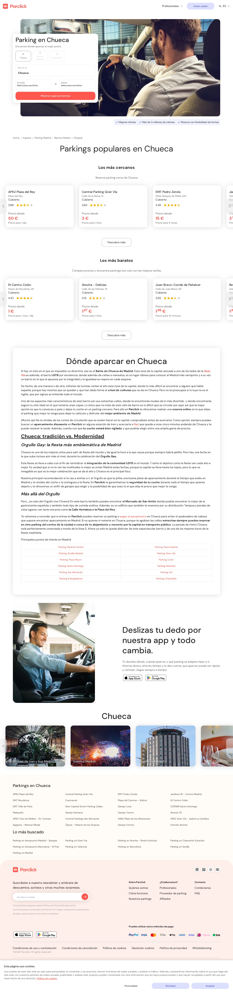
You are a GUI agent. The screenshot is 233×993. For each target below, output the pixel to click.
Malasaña (18, 812)
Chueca (78, 137)
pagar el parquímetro (133, 516)
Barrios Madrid (62, 137)
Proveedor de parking (173, 893)
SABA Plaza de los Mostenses (134, 818)
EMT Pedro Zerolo (127, 794)
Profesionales (168, 888)
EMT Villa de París (22, 806)
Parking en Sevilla (179, 846)
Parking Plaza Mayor (71, 559)
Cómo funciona (138, 893)
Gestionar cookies (143, 948)
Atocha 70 (176, 812)
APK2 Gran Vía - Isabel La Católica (189, 818)
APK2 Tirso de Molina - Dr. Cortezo (32, 818)
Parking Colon (166, 559)
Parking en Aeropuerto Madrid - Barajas (35, 840)
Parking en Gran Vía (76, 840)
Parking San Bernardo (71, 572)
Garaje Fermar (126, 824)
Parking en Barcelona (129, 846)
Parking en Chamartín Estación (187, 840)
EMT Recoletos (21, 800)
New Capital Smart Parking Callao (84, 806)
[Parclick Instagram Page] (197, 869)
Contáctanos (203, 888)
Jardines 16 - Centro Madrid (186, 794)
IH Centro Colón (179, 800)
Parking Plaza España (166, 547)
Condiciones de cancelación (79, 948)
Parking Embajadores (71, 578)
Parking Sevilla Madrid (71, 553)
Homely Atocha (178, 824)
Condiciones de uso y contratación (34, 948)
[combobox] (58, 73)
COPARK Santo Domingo (183, 806)
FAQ (197, 893)
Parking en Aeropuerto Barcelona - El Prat (36, 846)
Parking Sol (166, 572)
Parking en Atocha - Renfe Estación (137, 840)
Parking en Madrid (23, 852)
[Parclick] (15, 6)
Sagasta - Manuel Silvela (26, 824)
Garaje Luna (124, 806)
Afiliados (165, 899)
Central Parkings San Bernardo (82, 818)
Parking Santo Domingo (71, 565)
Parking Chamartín (166, 578)
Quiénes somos (138, 888)
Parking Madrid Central (70, 547)
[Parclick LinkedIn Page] (204, 869)
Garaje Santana (74, 812)
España (27, 137)
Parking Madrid (42, 137)
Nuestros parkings (140, 899)
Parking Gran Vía (166, 553)
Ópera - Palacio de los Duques (82, 824)
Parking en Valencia (76, 846)
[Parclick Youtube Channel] (217, 869)
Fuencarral (71, 800)
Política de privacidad (173, 948)
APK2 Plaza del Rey (23, 794)
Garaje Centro (126, 812)
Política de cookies (114, 948)
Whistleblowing (202, 948)
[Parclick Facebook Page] (210, 869)
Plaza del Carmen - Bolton (132, 800)
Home (16, 137)
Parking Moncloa (166, 565)
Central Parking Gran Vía (79, 794)
